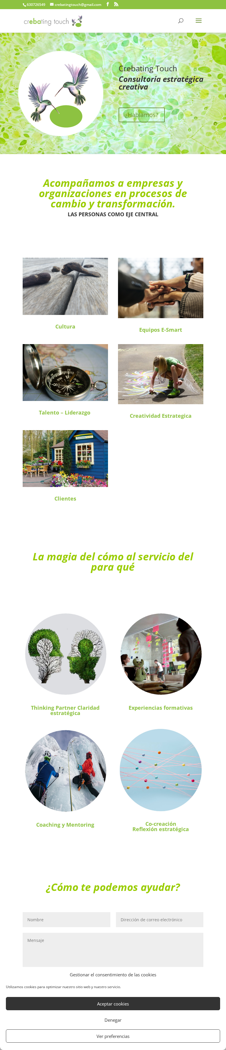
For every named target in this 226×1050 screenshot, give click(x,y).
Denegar (113, 1020)
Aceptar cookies (113, 1004)
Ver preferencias (113, 1036)
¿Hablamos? (141, 115)
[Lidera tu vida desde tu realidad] (65, 313)
